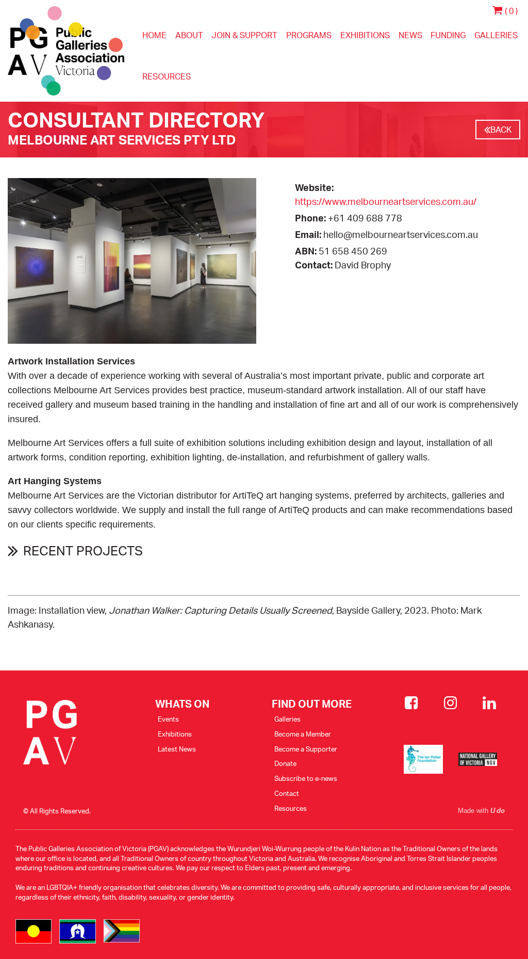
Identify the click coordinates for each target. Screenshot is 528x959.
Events (168, 719)
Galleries (496, 35)
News (410, 35)
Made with (481, 810)
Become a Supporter (305, 749)
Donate (285, 763)
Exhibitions (365, 35)
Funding (448, 35)
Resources (166, 76)
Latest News (177, 749)
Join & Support (244, 35)
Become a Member (302, 734)
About (189, 35)
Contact (286, 793)
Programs (309, 35)
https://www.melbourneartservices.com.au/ (385, 201)
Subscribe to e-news (305, 778)
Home (154, 35)
